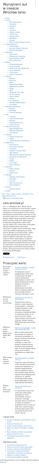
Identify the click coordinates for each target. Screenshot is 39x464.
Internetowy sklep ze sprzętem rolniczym (24, 358)
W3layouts (3, 462)
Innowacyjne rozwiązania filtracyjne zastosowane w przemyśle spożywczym (19, 452)
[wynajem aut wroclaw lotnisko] (13, 198)
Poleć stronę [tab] (21, 257)
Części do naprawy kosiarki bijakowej (18, 449)
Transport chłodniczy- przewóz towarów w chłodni (24, 268)
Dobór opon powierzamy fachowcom (22, 387)
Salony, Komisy (16, 194)
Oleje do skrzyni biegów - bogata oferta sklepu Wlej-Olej (25, 328)
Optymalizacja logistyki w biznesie (17, 457)
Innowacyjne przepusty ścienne (17, 445)
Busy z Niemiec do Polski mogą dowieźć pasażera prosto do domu (19, 433)
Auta (8, 194)
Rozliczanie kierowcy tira (14, 424)
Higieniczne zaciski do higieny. (16, 455)
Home (3, 194)
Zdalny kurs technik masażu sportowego (19, 447)
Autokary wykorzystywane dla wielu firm (19, 426)
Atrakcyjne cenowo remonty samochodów (23, 298)
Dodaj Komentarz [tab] (8, 257)
